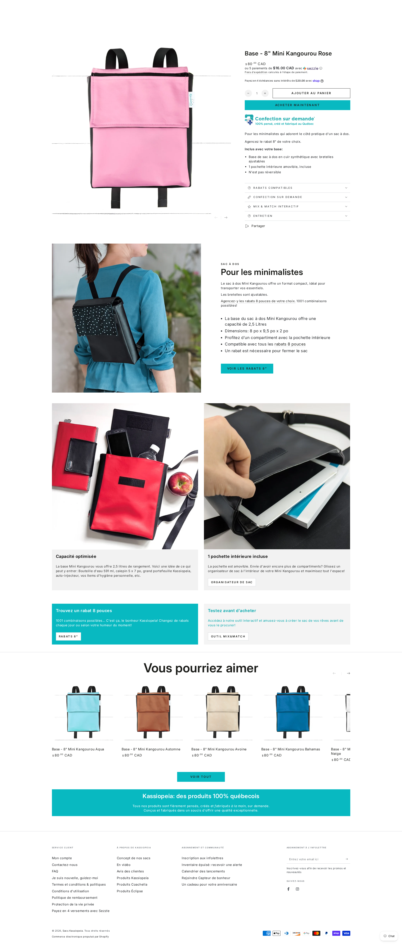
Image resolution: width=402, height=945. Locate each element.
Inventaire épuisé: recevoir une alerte (212, 865)
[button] (297, 68)
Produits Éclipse (130, 891)
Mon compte (62, 858)
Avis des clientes (130, 871)
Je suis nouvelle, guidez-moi (75, 878)
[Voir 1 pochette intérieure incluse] (277, 476)
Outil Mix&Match (228, 636)
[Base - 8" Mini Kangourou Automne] (154, 714)
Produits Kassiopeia (133, 878)
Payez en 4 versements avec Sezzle (81, 911)
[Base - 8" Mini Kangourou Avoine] (223, 714)
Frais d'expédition (256, 72)
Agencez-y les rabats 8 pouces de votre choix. (258, 301)
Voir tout (200, 776)
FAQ (55, 871)
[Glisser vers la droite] (226, 218)
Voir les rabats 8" (247, 368)
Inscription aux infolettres (202, 858)
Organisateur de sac (232, 582)
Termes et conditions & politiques (79, 884)
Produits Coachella (132, 884)
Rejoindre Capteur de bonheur (206, 878)
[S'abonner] (348, 859)
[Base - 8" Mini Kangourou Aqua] (84, 714)
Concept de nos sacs (134, 858)
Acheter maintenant (297, 105)
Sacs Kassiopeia (73, 930)
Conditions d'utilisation (70, 891)
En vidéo (124, 865)
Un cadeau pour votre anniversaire (209, 884)
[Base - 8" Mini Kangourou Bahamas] (293, 714)
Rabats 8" (68, 636)
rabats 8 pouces (290, 344)
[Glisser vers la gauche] (216, 218)
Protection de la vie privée (73, 904)
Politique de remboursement (75, 898)
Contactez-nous (65, 865)
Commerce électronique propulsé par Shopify (80, 936)
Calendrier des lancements (203, 871)
